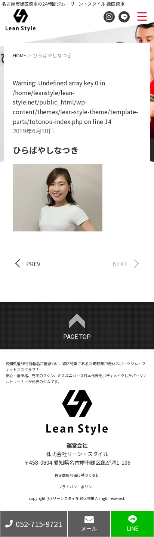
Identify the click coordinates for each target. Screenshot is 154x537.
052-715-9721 (39, 523)
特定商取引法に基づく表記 (77, 475)
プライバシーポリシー (77, 486)
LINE (132, 528)
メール (89, 528)
